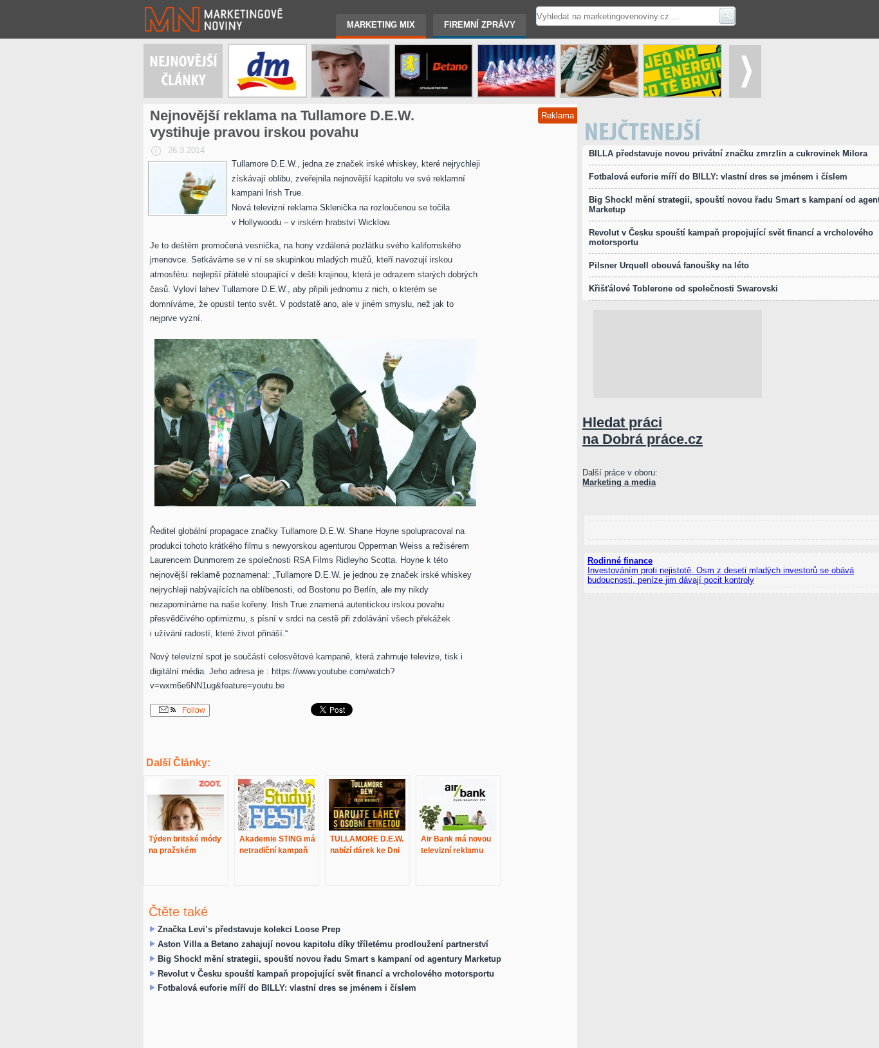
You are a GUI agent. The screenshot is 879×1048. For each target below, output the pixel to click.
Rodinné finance (620, 560)
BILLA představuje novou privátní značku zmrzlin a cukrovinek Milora (728, 153)
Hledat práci (642, 430)
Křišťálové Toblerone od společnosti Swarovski (683, 288)
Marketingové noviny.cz (187, 5)
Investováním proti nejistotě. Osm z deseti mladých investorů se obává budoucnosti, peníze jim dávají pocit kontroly (721, 575)
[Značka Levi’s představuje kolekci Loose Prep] (350, 71)
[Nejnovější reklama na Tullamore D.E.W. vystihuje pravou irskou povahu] (187, 188)
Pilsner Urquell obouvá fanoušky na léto (669, 265)
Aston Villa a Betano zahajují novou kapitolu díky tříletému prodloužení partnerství (323, 944)
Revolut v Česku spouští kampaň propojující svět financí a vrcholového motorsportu (326, 974)
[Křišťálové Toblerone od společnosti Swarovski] (516, 71)
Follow (192, 710)
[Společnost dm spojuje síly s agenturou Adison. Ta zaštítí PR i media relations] (267, 71)
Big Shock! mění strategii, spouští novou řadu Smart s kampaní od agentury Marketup (329, 959)
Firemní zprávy (479, 25)
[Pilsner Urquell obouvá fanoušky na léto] (599, 71)
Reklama (557, 115)
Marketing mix (381, 25)
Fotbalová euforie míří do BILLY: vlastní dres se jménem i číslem (287, 988)
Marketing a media (619, 482)
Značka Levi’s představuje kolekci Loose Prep (249, 929)
